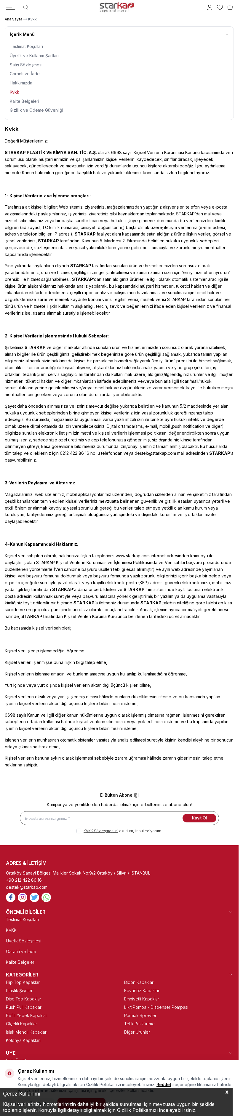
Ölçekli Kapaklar (21, 1023)
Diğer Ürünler (137, 1032)
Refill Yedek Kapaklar (26, 1015)
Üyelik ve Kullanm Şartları (34, 55)
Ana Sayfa (13, 19)
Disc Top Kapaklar (23, 998)
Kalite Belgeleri (24, 101)
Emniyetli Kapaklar (141, 998)
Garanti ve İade (25, 73)
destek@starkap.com (26, 887)
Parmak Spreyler (140, 1015)
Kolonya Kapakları (23, 1040)
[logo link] (117, 7)
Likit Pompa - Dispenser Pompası (156, 1007)
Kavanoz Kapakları (142, 990)
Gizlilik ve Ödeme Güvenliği (36, 110)
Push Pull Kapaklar (23, 1007)
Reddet (163, 1084)
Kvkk (14, 92)
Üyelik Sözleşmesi (23, 940)
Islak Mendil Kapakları (26, 1032)
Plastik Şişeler (19, 990)
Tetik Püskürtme (139, 1023)
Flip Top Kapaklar (23, 982)
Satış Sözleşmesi (26, 64)
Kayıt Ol (199, 817)
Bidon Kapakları (139, 982)
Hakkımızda (21, 82)
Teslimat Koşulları (26, 46)
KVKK (11, 930)
